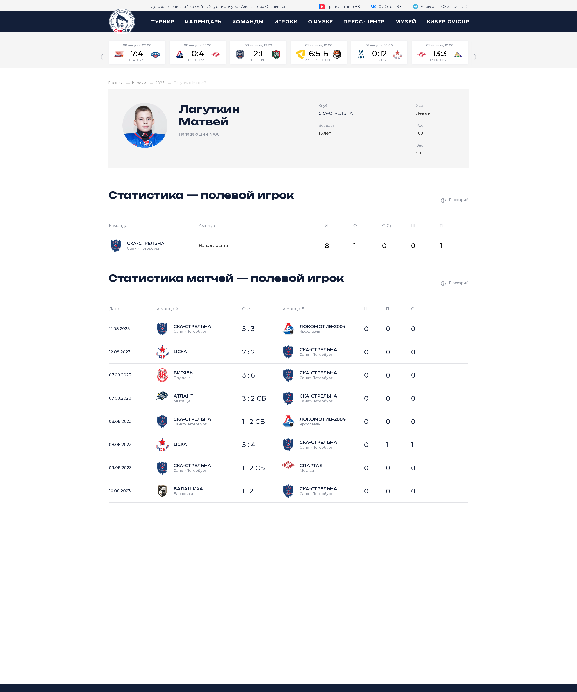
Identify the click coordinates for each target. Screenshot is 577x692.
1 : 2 (247, 491)
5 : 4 (249, 445)
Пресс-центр (364, 21)
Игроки (286, 21)
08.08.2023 (120, 421)
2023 (160, 83)
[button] (101, 57)
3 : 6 (248, 375)
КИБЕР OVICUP (448, 21)
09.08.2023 (120, 467)
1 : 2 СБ (253, 421)
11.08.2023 (119, 328)
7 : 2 (248, 352)
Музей (405, 21)
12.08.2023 (120, 351)
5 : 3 (248, 329)
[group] (137, 52)
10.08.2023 (120, 490)
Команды (248, 21)
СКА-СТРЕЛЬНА (335, 113)
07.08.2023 (120, 375)
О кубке (320, 21)
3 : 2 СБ (254, 398)
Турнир (163, 21)
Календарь (203, 21)
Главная (115, 83)
